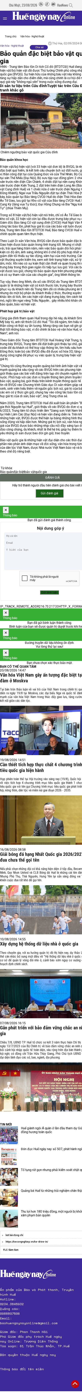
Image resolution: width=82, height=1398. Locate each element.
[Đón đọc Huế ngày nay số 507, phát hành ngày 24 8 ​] (9, 1156)
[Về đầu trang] (75, 1384)
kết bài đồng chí (14, 1235)
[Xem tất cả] (7, 18)
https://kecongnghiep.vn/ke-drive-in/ (27, 1241)
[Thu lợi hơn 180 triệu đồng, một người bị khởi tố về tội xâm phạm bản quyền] (9, 1218)
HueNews (62, 5)
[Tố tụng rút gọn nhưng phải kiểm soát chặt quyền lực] (9, 1177)
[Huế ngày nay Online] (46, 18)
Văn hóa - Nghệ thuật (32, 36)
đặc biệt (18, 472)
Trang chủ (10, 36)
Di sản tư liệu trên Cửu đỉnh (23, 86)
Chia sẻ (39, 47)
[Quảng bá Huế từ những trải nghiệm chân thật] (9, 1198)
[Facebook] (47, 5)
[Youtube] (53, 5)
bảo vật (29, 472)
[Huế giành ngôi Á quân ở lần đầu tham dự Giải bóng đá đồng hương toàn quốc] (9, 1135)
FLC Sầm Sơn (10, 1249)
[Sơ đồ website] (41, 5)
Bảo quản (6, 472)
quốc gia (41, 472)
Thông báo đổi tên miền (22, 1369)
